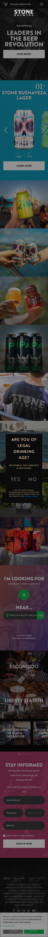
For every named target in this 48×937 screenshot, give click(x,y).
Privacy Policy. (32, 496)
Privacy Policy (24, 933)
